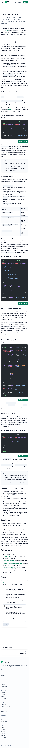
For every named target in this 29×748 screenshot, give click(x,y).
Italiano (2, 739)
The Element (9, 567)
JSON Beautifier (4, 711)
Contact (3, 719)
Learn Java (3, 682)
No (20, 632)
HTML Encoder (4, 708)
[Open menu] (2, 2)
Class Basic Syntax (7, 570)
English (3, 727)
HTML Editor (4, 704)
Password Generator (5, 706)
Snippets (3, 696)
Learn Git (3, 680)
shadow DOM (11, 109)
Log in (25, 2)
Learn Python (4, 686)
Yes (15, 632)
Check (5, 624)
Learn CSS (3, 677)
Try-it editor (3, 698)
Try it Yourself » (23, 141)
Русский (3, 731)
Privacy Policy (4, 721)
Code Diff (3, 710)
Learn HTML (3, 675)
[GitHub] (3, 669)
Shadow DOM (6, 556)
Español (3, 735)
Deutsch (3, 729)
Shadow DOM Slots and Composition (12, 563)
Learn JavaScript (5, 679)
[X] (1, 669)
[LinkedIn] (5, 669)
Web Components (7, 553)
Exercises (3, 692)
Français (3, 733)
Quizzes (3, 694)
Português (3, 737)
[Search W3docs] (15, 2)
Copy (26, 121)
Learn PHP (3, 684)
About (2, 717)
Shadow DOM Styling (8, 560)
